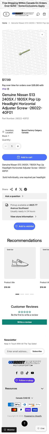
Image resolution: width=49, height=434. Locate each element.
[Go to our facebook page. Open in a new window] (16, 372)
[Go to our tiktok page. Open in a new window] (27, 372)
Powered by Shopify (33, 416)
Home (4, 23)
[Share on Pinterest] (25, 189)
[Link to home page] (24, 363)
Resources (11, 388)
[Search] (38, 14)
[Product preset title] (20, 263)
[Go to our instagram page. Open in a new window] (22, 372)
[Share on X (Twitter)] (20, 189)
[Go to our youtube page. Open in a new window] (32, 372)
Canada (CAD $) (23, 398)
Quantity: (6, 139)
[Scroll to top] (24, 423)
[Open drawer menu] (6, 14)
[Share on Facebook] (16, 189)
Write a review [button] (24, 322)
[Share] (11, 189)
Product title (9, 282)
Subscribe (37, 351)
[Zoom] (42, 34)
